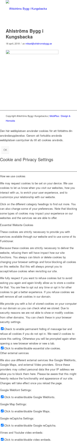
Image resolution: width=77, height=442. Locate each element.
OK (5, 149)
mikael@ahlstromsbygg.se (38, 43)
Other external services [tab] (14, 353)
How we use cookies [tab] (12, 176)
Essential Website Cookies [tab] (16, 225)
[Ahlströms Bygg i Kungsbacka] (32, 8)
